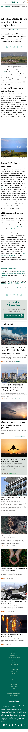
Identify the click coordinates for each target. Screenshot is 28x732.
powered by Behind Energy (8, 268)
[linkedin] (21, 725)
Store (7, 2)
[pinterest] (9, 725)
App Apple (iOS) (14, 655)
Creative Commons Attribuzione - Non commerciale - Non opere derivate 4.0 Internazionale (13, 284)
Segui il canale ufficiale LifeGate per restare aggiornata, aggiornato (13, 274)
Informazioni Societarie (14, 693)
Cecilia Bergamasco (18, 30)
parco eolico (15, 290)
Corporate (14, 667)
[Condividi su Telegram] (21, 47)
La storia (14, 686)
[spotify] (12, 725)
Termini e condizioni (14, 695)
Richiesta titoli (14, 664)
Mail (14, 689)
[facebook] (4, 725)
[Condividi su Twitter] (10, 47)
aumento (21, 78)
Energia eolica (4, 290)
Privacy (14, 691)
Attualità (14, 651)
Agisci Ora (14, 671)
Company (14, 680)
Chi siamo (14, 684)
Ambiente (3, 361)
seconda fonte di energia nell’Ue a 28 (12, 227)
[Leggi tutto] (26, 324)
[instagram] (18, 725)
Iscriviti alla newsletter (13, 315)
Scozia (4, 72)
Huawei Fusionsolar (13, 473)
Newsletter (14, 653)
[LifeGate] (14, 2)
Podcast (14, 662)
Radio (14, 660)
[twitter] (6, 725)
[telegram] (24, 725)
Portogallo (4, 187)
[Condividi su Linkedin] (14, 47)
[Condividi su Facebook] (7, 47)
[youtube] (15, 725)
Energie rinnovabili (22, 288)
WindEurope (15, 229)
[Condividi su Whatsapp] (17, 47)
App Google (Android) (14, 658)
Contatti (14, 682)
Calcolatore (14, 669)
